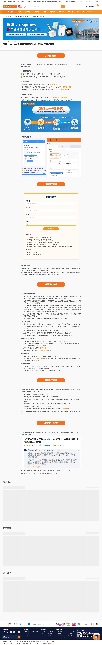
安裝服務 (59, 634)
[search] (63, 6)
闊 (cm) (28, 207)
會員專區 (61, 12)
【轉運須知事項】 (66, 87)
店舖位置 (73, 1)
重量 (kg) (28, 221)
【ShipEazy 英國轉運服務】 (60, 97)
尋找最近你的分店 (7, 637)
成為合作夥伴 (27, 638)
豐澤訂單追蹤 (42, 348)
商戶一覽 (70, 12)
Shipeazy (65, 409)
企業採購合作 (35, 632)
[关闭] (99, 642)
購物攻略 (52, 12)
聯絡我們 (50, 636)
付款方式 (43, 634)
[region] (51, 642)
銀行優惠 (36, 12)
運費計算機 (40, 358)
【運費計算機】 (53, 85)
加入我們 (27, 634)
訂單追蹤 (80, 1)
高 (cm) (28, 214)
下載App (68, 1)
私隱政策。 (51, 643)
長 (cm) (28, 201)
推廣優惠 (27, 12)
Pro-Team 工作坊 (70, 632)
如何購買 (43, 632)
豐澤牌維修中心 (70, 638)
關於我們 (27, 632)
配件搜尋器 (44, 636)
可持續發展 (27, 636)
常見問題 (50, 634)
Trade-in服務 (69, 634)
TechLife (82, 12)
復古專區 (89, 12)
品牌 (20, 12)
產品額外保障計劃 (61, 638)
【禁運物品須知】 (63, 89)
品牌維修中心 (51, 632)
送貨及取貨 (59, 632)
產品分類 (10, 12)
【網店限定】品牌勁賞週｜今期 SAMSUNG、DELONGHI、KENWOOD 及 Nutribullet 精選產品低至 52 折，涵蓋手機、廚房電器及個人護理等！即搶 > (33, 1)
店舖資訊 (50, 638)
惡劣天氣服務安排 (71, 636)
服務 (44, 12)
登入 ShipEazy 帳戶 (42, 350)
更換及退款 (59, 636)
